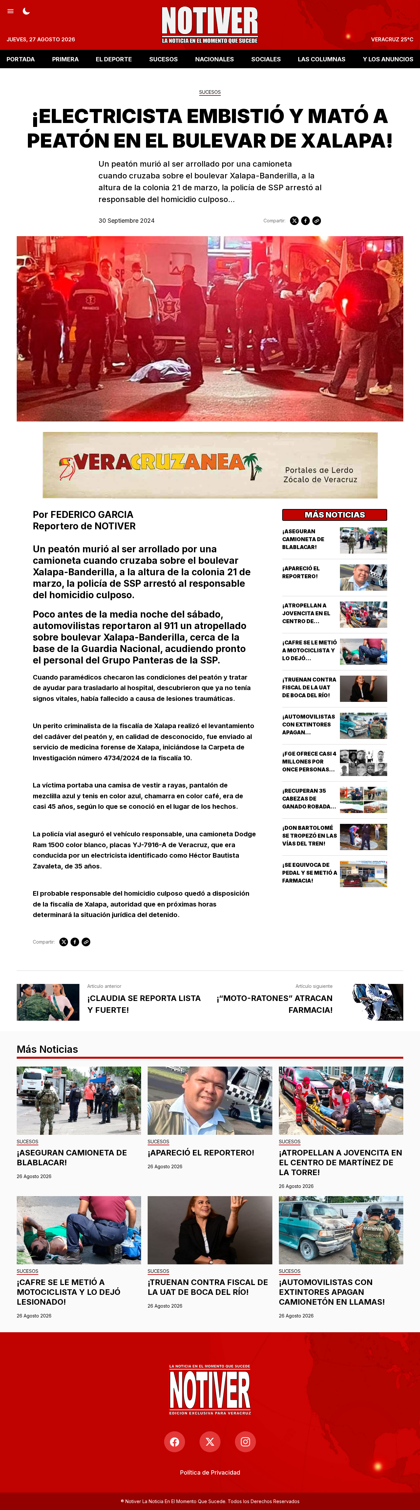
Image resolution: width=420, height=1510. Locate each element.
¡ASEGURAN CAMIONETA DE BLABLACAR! (303, 539)
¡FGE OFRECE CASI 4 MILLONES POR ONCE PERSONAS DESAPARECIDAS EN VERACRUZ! (309, 769)
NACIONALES (214, 58)
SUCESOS (163, 58)
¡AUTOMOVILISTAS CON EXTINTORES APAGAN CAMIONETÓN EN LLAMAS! (308, 732)
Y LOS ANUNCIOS (388, 58)
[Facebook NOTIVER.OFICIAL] (174, 1441)
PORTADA (21, 58)
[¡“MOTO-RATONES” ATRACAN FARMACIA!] (372, 1002)
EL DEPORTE (114, 58)
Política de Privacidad (210, 1472)
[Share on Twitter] (294, 221)
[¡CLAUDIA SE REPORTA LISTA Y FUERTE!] (48, 1002)
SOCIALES (266, 58)
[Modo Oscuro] (26, 10)
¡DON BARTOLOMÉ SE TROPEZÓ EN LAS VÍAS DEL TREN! (309, 836)
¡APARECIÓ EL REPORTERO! (201, 1152)
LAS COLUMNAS (322, 58)
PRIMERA (65, 58)
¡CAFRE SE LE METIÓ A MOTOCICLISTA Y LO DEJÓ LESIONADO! (68, 1292)
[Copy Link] (317, 221)
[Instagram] (245, 1441)
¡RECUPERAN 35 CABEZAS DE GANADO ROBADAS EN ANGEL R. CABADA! (308, 806)
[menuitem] (210, 1472)
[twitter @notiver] (210, 1441)
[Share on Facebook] (305, 221)
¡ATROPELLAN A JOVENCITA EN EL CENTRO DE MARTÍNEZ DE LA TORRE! (306, 621)
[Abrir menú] (10, 10)
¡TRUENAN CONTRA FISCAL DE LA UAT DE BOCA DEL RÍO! (309, 687)
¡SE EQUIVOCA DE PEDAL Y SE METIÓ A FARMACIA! (309, 873)
